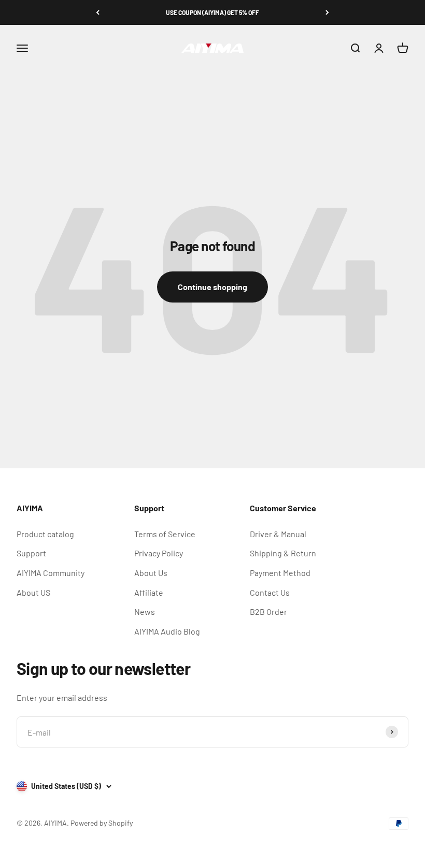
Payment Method (280, 573)
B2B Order (268, 611)
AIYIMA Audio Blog (167, 631)
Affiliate (148, 592)
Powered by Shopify (101, 822)
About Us (150, 573)
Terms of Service (164, 534)
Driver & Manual (278, 534)
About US (33, 592)
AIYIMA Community (50, 573)
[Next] (327, 12)
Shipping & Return (283, 553)
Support (31, 553)
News (144, 611)
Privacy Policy (158, 553)
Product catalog (45, 534)
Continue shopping (212, 287)
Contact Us (270, 592)
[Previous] (98, 12)
